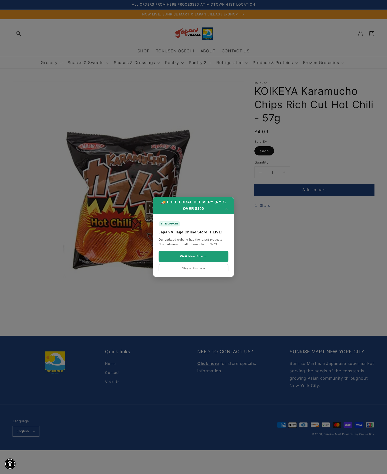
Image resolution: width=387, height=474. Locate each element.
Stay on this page (193, 268)
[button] (10, 464)
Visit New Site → (193, 256)
